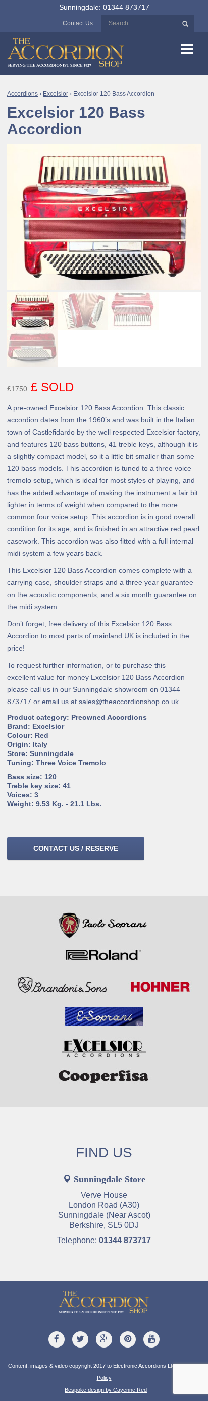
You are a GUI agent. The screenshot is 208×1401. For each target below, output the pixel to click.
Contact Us (78, 23)
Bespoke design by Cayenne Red (106, 1390)
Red (41, 735)
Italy (40, 744)
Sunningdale (52, 753)
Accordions (22, 93)
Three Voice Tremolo (71, 763)
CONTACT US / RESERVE (75, 848)
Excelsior (55, 93)
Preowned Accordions (109, 717)
